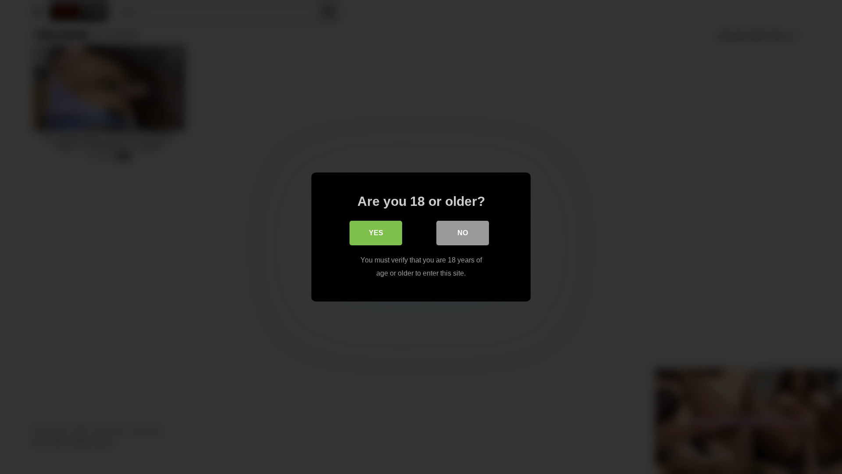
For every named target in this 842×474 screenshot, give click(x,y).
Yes (376, 233)
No (462, 233)
